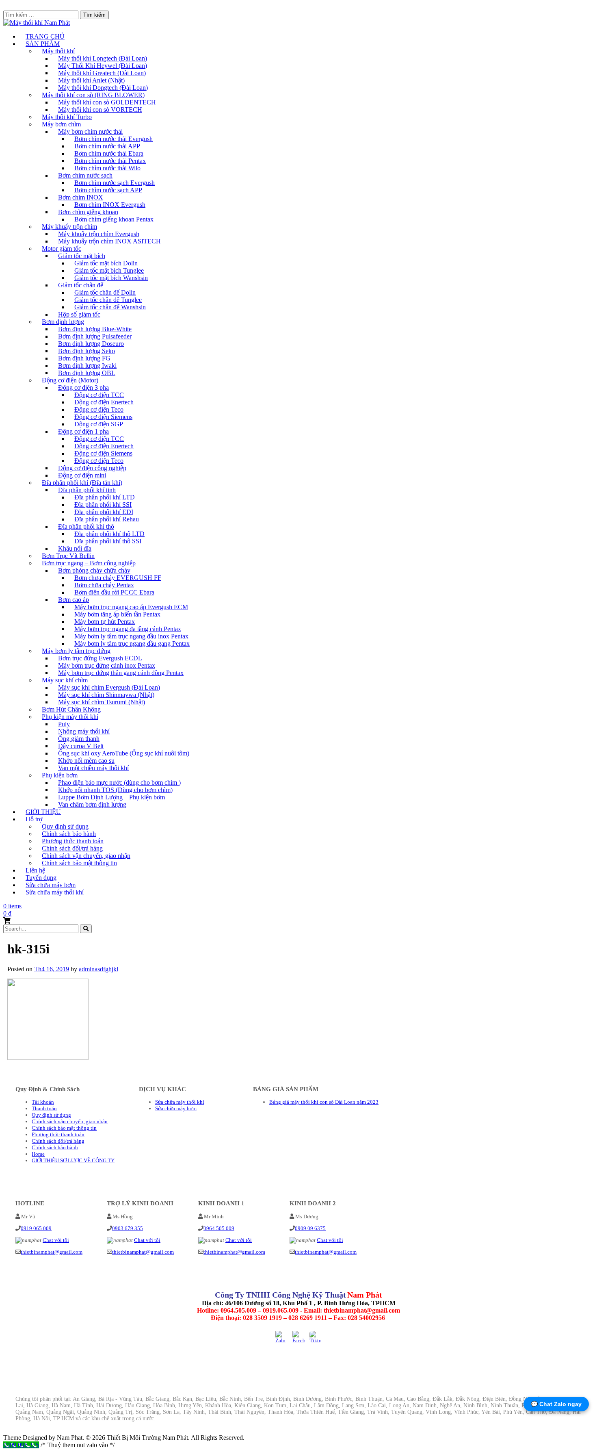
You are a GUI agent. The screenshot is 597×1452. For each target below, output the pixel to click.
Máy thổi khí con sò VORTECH (100, 109)
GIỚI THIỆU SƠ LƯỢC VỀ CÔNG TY (73, 1160)
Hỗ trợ (34, 819)
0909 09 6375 (310, 1228)
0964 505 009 (218, 1228)
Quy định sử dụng (51, 1115)
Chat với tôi (56, 1240)
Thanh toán (44, 1108)
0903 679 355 (127, 1228)
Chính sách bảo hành (55, 1147)
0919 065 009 (36, 1228)
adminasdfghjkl (98, 969)
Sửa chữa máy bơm (176, 1108)
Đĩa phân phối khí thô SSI (107, 541)
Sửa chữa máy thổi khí (55, 892)
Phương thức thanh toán (58, 1134)
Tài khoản (43, 1102)
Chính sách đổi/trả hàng (58, 1141)
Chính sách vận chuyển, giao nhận (70, 1121)
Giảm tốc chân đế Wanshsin (110, 307)
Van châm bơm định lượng (92, 804)
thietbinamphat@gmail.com (51, 1252)
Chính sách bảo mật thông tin (79, 862)
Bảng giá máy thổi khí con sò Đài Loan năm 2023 (324, 1102)
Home (38, 1154)
